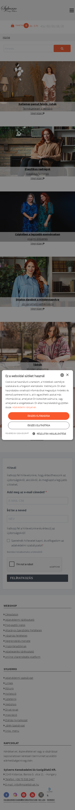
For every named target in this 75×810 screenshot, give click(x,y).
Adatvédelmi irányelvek (24, 407)
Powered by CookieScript (17, 433)
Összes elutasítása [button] (38, 425)
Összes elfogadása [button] (38, 415)
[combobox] (62, 375)
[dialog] (37, 405)
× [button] (67, 375)
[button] (49, 433)
